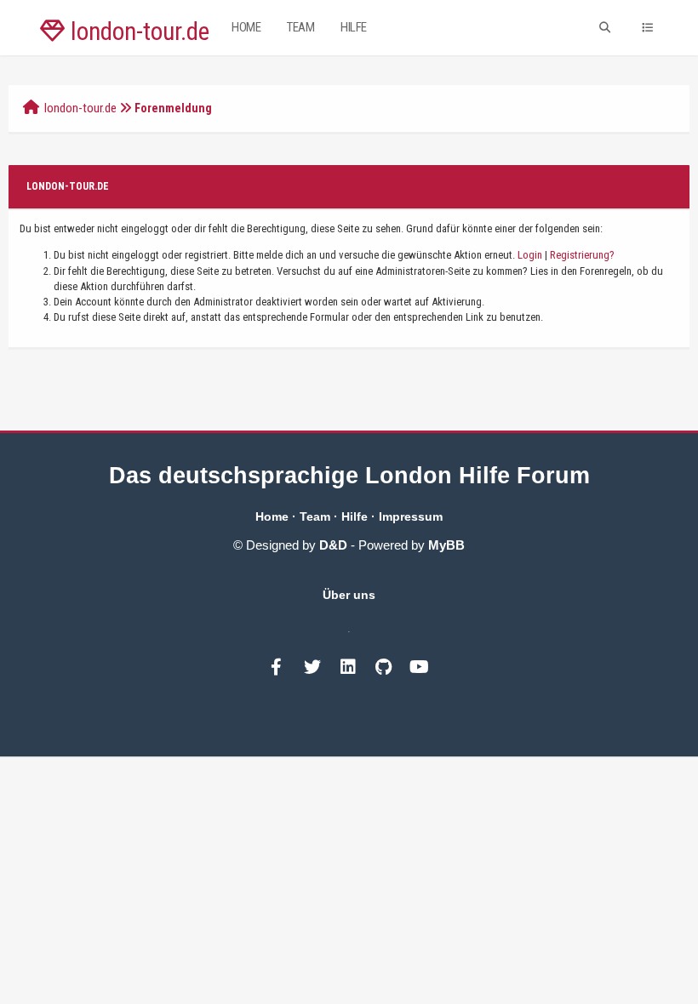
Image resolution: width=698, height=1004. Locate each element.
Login (530, 254)
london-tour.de (137, 31)
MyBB (446, 545)
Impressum (411, 516)
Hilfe (353, 27)
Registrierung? (582, 254)
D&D (333, 545)
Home (246, 27)
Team (300, 27)
